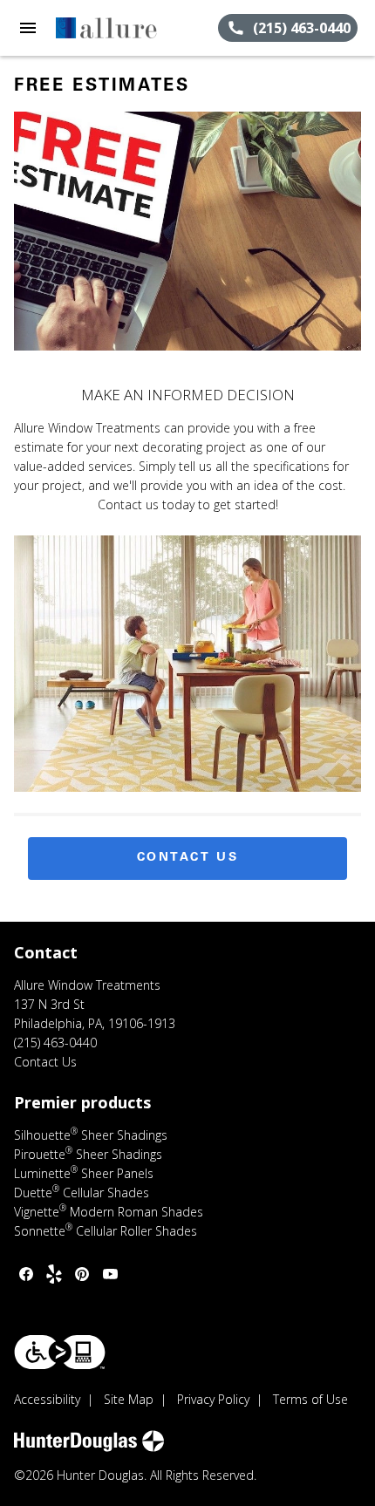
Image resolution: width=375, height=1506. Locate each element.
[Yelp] (54, 1274)
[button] (27, 27)
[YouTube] (110, 1274)
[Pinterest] (82, 1274)
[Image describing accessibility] (60, 1352)
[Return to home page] (108, 27)
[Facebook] (26, 1274)
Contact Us (188, 858)
